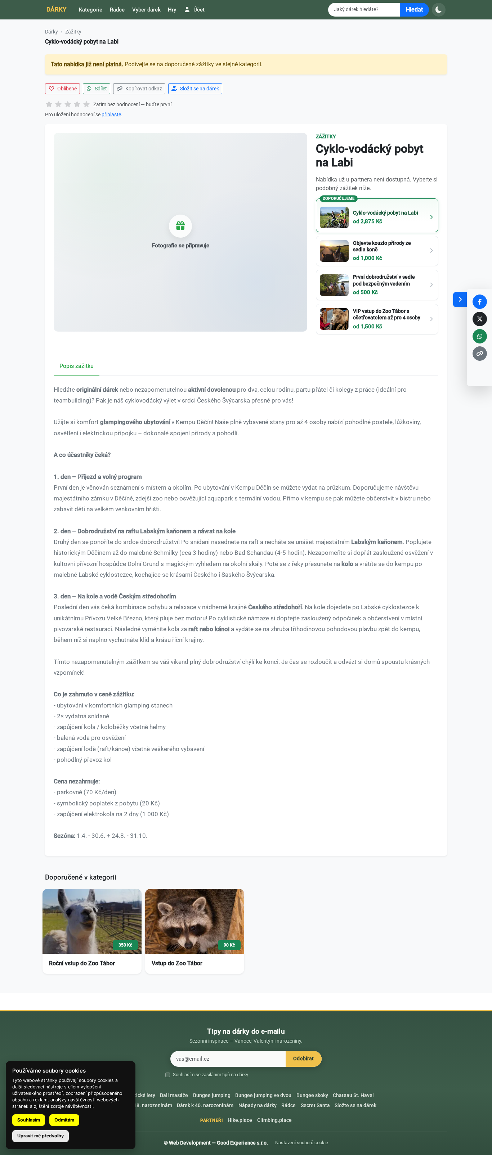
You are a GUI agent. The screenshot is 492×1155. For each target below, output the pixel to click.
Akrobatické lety (136, 1095)
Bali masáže (174, 1095)
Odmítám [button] (64, 1120)
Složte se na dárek (355, 1105)
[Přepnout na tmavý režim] (439, 10)
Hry (172, 9)
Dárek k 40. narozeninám (205, 1105)
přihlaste (111, 114)
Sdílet (100, 88)
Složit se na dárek (199, 88)
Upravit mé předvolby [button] (40, 1135)
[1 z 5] (49, 104)
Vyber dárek (146, 9)
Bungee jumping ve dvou (263, 1095)
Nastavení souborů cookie (301, 1142)
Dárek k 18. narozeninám (144, 1105)
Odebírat (303, 1059)
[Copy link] (480, 353)
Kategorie (90, 9)
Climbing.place (274, 1120)
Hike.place (240, 1120)
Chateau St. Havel (353, 1095)
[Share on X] (480, 319)
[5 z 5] (86, 104)
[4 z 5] (77, 104)
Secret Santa (315, 1105)
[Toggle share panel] (460, 299)
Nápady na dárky (257, 1105)
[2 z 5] (58, 104)
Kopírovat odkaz (143, 88)
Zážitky (73, 32)
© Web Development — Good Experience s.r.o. (216, 1143)
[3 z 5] (68, 104)
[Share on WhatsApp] (480, 336)
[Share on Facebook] (480, 302)
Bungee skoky (312, 1095)
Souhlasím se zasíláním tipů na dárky (210, 1074)
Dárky (56, 9)
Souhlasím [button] (28, 1120)
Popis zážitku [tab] (76, 366)
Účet (198, 9)
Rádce (117, 9)
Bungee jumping (212, 1095)
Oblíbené (66, 88)
